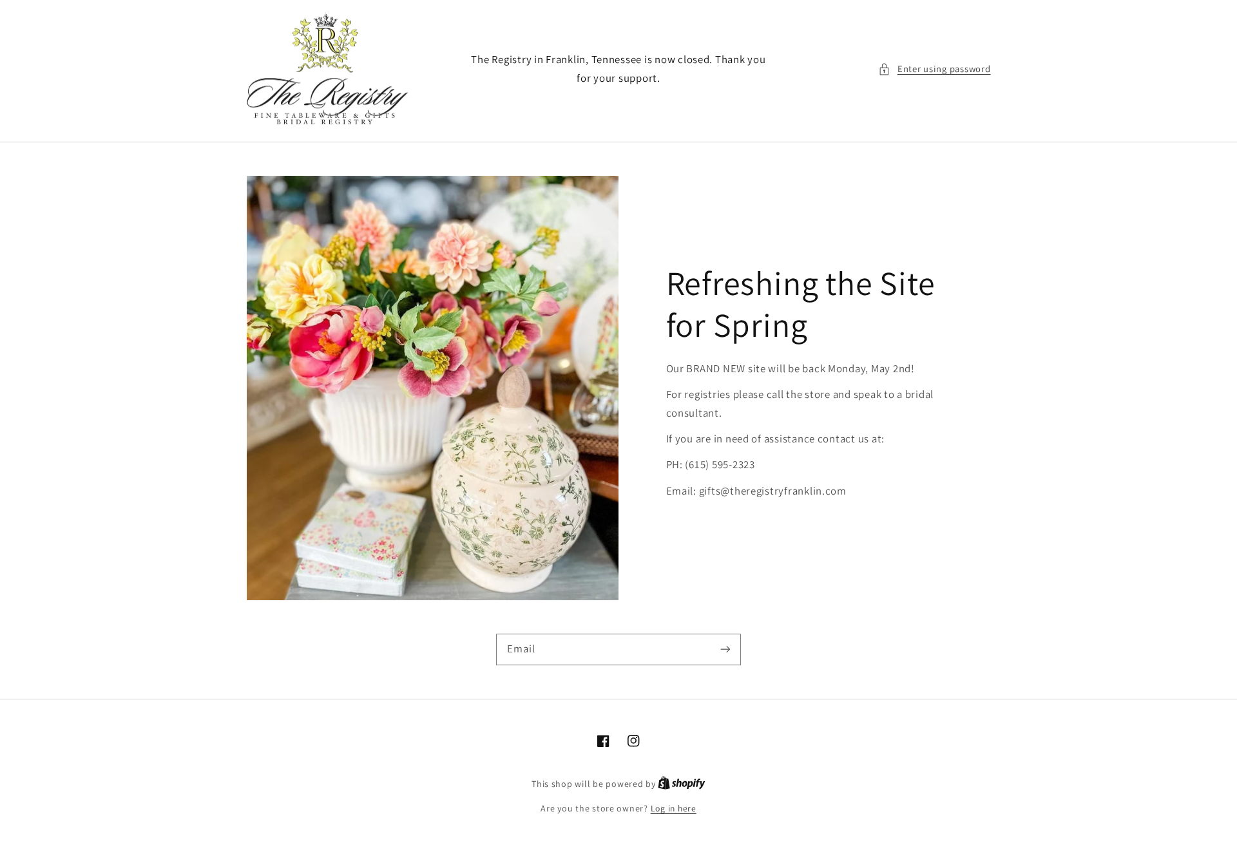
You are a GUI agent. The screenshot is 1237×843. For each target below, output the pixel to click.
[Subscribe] (725, 649)
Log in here (673, 808)
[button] (934, 69)
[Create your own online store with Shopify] (681, 784)
